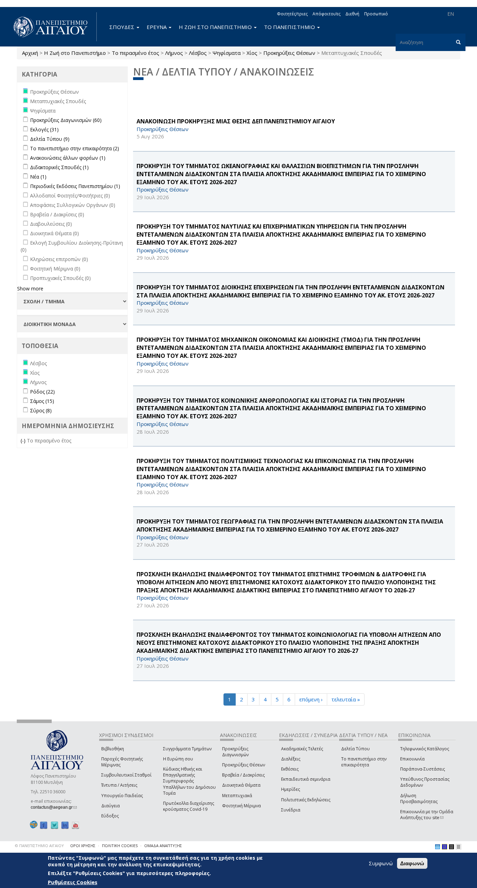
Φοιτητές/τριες (292, 14)
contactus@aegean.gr (54, 807)
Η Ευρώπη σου (178, 759)
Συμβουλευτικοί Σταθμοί (126, 775)
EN (450, 13)
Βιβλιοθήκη (112, 749)
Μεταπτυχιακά (237, 796)
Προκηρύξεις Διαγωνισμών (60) (66, 120)
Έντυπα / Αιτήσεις (119, 785)
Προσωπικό (376, 14)
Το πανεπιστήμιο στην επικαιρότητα (364, 762)
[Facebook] (43, 825)
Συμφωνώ (381, 863)
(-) (24, 440)
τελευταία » (345, 699)
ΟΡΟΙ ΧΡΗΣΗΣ (82, 845)
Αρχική (30, 52)
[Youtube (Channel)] (75, 825)
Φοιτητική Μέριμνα (241, 806)
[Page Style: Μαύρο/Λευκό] (458, 847)
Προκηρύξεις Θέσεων (289, 52)
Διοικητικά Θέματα (241, 785)
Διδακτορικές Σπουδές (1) (59, 167)
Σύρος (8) (41, 410)
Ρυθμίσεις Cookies (72, 882)
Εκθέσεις (290, 769)
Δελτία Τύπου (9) (49, 139)
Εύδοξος (110, 816)
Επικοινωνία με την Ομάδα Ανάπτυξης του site (426, 815)
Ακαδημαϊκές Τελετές (302, 749)
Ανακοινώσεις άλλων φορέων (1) (67, 157)
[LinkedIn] (65, 825)
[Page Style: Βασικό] (437, 847)
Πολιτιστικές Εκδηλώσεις (305, 800)
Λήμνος (174, 52)
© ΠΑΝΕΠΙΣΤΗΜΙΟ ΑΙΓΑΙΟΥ (39, 845)
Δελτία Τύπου (355, 749)
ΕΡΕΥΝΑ (157, 26)
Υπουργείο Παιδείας (122, 796)
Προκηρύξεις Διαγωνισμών (235, 752)
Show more (30, 288)
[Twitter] (54, 825)
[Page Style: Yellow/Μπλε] (444, 847)
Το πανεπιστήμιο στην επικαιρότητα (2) (74, 148)
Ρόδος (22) (42, 391)
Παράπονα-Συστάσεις (422, 769)
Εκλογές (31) (44, 129)
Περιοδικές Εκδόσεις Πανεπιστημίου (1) (75, 186)
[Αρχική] (54, 26)
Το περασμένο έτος (135, 52)
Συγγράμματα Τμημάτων (187, 749)
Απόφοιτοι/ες (326, 14)
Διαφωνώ (412, 863)
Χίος (252, 52)
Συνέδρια (290, 810)
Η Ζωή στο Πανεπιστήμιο (75, 52)
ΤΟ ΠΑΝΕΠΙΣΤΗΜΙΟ (290, 26)
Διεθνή (352, 14)
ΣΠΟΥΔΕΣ (122, 26)
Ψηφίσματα (227, 52)
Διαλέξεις (290, 759)
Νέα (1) (38, 176)
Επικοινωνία (412, 759)
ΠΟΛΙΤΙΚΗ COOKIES (120, 845)
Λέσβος (198, 52)
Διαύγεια (110, 806)
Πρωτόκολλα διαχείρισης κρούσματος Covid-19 (188, 806)
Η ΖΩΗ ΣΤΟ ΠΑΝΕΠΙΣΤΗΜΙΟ (216, 26)
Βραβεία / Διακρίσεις (243, 775)
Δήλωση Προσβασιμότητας (419, 798)
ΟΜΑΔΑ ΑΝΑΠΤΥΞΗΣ (163, 845)
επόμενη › (311, 699)
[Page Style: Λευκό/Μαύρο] (451, 847)
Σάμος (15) (42, 401)
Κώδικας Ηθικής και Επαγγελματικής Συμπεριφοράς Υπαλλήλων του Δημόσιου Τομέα (189, 781)
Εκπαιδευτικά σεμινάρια (305, 779)
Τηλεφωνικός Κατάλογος (424, 749)
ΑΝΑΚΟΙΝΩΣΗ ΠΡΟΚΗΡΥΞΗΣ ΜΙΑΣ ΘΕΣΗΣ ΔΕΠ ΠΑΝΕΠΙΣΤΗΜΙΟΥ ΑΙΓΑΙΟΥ (236, 121)
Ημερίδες (290, 789)
